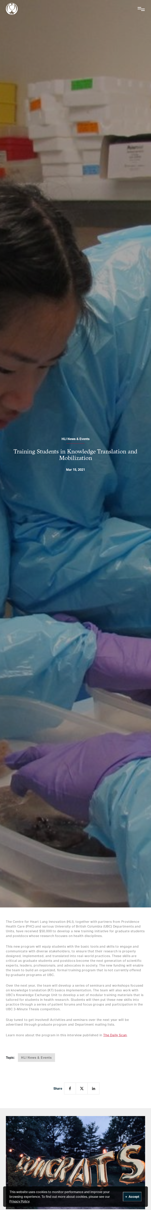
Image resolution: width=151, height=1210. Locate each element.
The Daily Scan (115, 1035)
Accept (134, 1197)
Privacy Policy (19, 1201)
